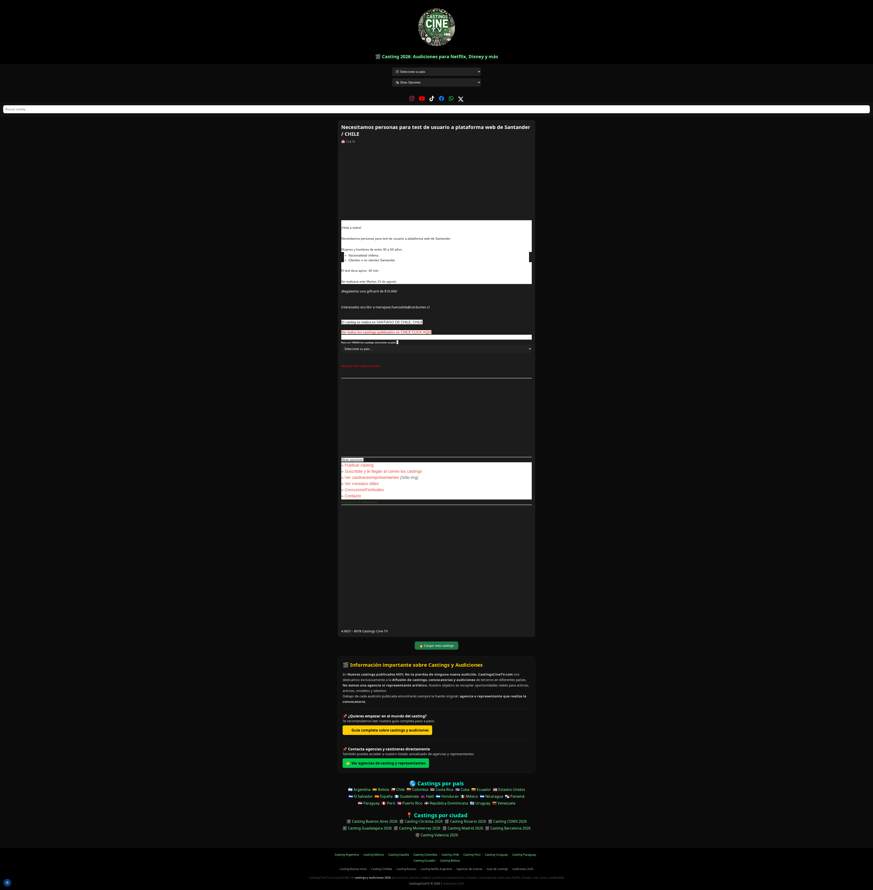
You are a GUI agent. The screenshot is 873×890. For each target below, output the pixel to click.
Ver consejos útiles (362, 483)
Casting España (398, 854)
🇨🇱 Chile (398, 789)
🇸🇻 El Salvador (361, 796)
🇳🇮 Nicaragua (491, 796)
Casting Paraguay (524, 854)
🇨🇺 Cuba (462, 789)
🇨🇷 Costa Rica (441, 789)
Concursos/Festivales (364, 490)
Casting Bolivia (450, 860)
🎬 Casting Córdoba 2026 (421, 821)
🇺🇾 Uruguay (480, 803)
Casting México (373, 854)
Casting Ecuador (425, 860)
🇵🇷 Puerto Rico (409, 803)
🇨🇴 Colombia (417, 789)
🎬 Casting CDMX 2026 (507, 821)
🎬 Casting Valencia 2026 (436, 834)
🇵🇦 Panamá (514, 796)
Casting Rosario (406, 869)
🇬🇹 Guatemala (406, 796)
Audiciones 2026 (522, 869)
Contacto (353, 496)
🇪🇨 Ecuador (481, 789)
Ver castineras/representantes (372, 477)
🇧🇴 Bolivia (380, 789)
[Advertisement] (436, 183)
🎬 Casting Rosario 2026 (465, 821)
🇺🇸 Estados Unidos (509, 789)
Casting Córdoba (381, 869)
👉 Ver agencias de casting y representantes (386, 763)
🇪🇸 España (384, 796)
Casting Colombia (425, 854)
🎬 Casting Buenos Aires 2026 (371, 821)
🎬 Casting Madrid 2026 (462, 828)
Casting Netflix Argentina (436, 869)
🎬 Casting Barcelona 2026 (508, 828)
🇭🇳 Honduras (447, 796)
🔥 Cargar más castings (436, 645)
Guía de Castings (497, 869)
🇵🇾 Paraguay (369, 803)
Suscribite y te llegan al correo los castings (383, 471)
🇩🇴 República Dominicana (446, 803)
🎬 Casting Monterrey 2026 (417, 828)
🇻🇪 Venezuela (503, 803)
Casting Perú (472, 854)
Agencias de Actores (469, 869)
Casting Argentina (347, 854)
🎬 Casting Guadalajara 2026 (367, 828)
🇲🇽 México (469, 796)
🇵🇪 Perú (388, 803)
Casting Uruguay (496, 854)
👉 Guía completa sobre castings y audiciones (387, 730)
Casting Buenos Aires (353, 869)
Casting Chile (450, 854)
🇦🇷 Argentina (359, 789)
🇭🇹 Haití (427, 796)
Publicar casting (360, 465)
